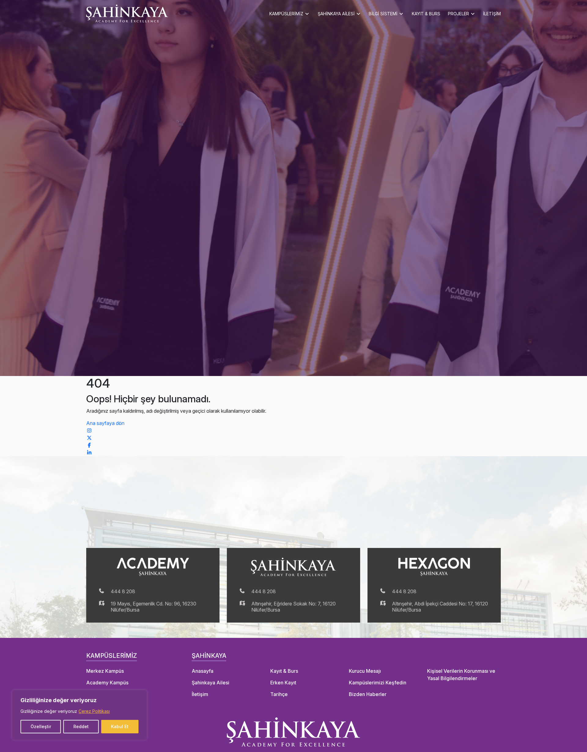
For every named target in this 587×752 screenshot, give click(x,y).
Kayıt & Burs (284, 671)
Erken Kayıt (283, 682)
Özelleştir (41, 726)
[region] (79, 715)
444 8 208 (123, 591)
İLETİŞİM (492, 13)
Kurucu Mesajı (365, 671)
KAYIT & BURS (426, 13)
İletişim (200, 694)
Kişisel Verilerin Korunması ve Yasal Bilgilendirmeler (461, 674)
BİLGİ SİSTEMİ (383, 13)
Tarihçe (279, 694)
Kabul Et (119, 726)
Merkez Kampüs (105, 671)
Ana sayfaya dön (105, 423)
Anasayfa (202, 671)
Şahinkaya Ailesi (210, 682)
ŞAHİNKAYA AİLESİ (336, 13)
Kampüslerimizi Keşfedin (377, 682)
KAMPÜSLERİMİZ (286, 13)
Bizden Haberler (367, 694)
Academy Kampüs (107, 682)
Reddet (81, 726)
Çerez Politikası (94, 711)
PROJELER (458, 13)
